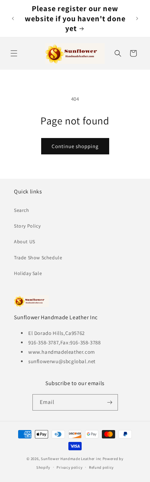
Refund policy (101, 467)
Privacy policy (69, 467)
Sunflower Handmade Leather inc (71, 458)
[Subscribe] (110, 402)
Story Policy (27, 226)
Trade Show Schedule (38, 257)
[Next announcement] (137, 18)
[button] (14, 53)
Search (21, 210)
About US (24, 241)
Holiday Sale (28, 273)
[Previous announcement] (13, 18)
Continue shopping (75, 146)
